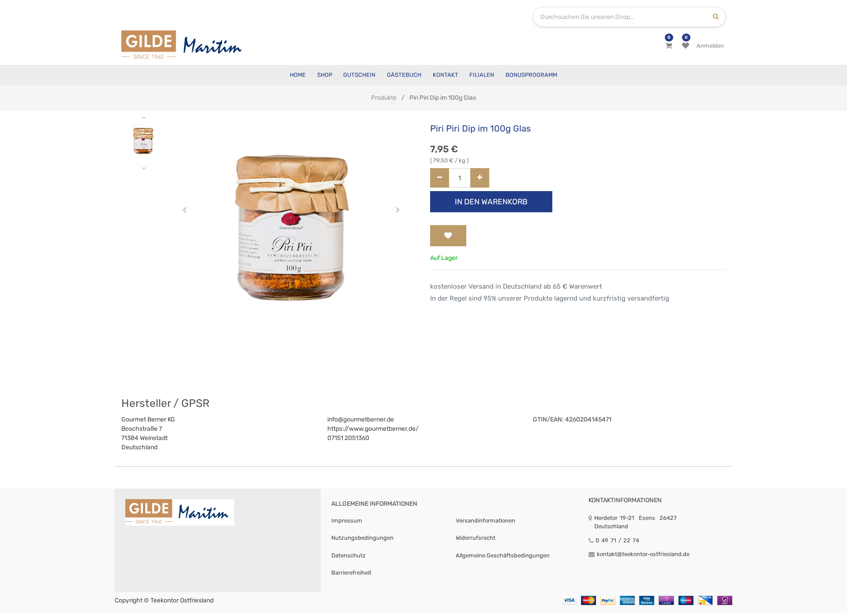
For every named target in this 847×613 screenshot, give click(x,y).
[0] (669, 46)
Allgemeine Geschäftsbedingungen (503, 555)
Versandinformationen (485, 520)
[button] (184, 210)
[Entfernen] (439, 178)
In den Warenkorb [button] (491, 201)
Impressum (346, 520)
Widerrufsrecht (475, 537)
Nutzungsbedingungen (362, 537)
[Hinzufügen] (479, 178)
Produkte (384, 98)
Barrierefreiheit (351, 572)
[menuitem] (297, 75)
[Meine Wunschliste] (685, 46)
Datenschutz (348, 555)
